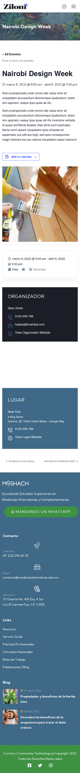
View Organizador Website (32, 332)
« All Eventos (11, 54)
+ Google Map (56, 421)
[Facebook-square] (29, 765)
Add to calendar (21, 156)
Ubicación (9, 595)
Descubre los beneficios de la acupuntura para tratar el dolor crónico (43, 722)
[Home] (15, 483)
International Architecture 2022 (60, 461)
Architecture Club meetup (21, 461)
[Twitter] (40, 765)
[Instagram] (51, 765)
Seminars (39, 269)
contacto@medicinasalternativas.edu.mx (31, 577)
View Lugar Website (28, 437)
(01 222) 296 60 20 (15, 555)
